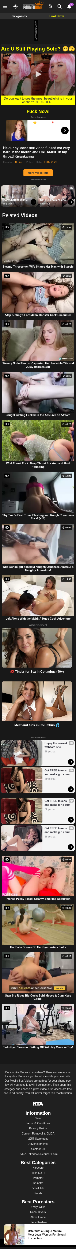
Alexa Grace (38, 1217)
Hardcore (38, 1167)
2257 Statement (38, 1138)
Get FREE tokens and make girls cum (53, 200)
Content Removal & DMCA (38, 1133)
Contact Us (38, 1148)
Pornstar (38, 1177)
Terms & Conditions (38, 1123)
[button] (38, 74)
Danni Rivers (38, 1212)
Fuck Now (56, 16)
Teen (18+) (38, 1172)
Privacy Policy (38, 1128)
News (38, 1118)
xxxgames (19, 16)
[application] (38, 75)
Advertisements (38, 1143)
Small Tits (38, 1188)
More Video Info (38, 172)
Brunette (38, 1183)
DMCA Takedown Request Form (38, 1154)
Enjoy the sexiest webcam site (56, 745)
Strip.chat (7, 203)
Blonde (38, 1193)
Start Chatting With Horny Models (14, 200)
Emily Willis (38, 1206)
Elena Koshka (38, 1222)
